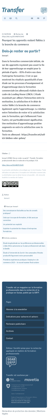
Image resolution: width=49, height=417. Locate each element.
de (32, 18)
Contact (9, 338)
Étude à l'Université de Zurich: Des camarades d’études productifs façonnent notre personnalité (23, 254)
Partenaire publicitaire (16, 324)
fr (38, 18)
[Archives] (16, 18)
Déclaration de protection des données (18, 411)
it (44, 18)
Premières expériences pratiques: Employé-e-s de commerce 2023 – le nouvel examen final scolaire (21, 261)
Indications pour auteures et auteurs (22, 316)
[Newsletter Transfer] (10, 18)
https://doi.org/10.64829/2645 (13, 36)
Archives (10, 331)
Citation (5, 154)
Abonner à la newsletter (16, 309)
